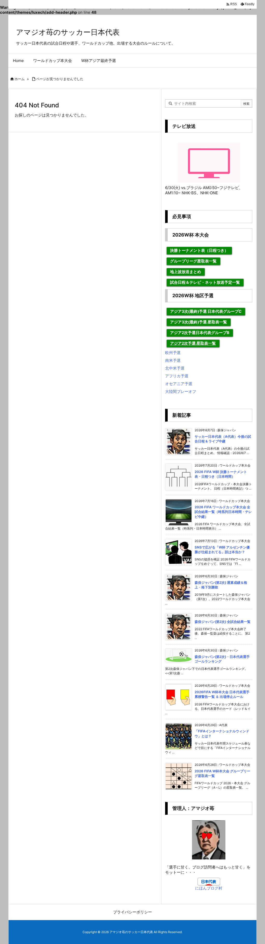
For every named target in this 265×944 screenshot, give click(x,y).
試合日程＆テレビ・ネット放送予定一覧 (205, 282)
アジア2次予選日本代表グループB (199, 332)
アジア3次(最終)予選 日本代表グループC (205, 311)
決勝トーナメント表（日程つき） (199, 250)
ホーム (19, 79)
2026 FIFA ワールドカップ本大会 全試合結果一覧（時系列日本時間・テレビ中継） (223, 511)
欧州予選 (173, 352)
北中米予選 (175, 368)
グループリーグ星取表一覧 (193, 261)
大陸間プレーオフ (180, 391)
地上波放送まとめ (185, 271)
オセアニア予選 (178, 383)
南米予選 (173, 360)
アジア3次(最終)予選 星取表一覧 (198, 322)
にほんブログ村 (208, 888)
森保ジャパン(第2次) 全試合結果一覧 (223, 622)
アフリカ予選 (176, 375)
